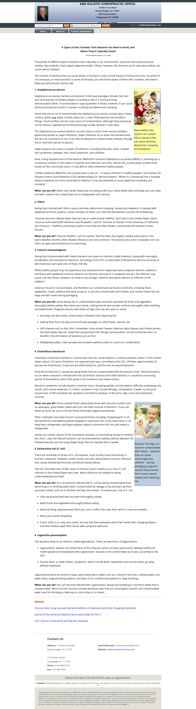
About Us (60, 31)
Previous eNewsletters (81, 31)
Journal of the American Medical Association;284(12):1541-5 (68, 614)
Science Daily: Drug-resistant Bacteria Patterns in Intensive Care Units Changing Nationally (85, 608)
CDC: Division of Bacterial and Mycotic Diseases (61, 620)
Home (43, 31)
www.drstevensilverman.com (121, 649)
